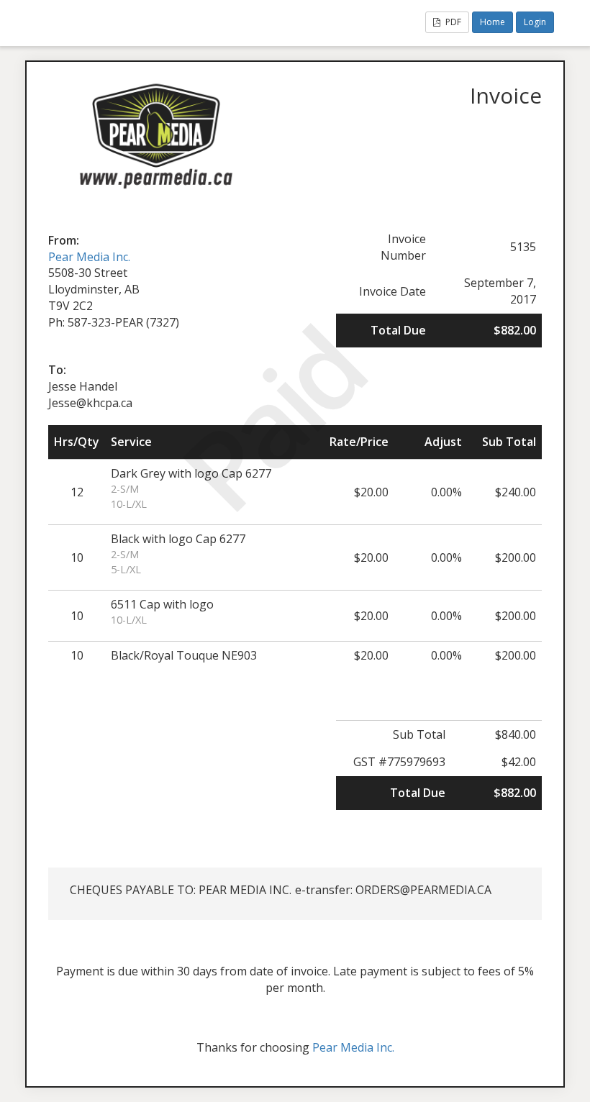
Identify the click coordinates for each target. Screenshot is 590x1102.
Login (535, 22)
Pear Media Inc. (89, 257)
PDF (452, 22)
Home (492, 22)
